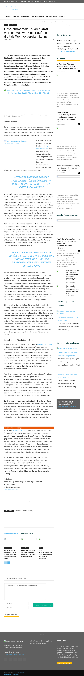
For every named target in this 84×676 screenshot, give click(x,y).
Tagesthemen (12, 24)
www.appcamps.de (20, 430)
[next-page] (8, 562)
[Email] (37, 48)
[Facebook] (64, 1)
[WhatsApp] (28, 48)
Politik (40, 547)
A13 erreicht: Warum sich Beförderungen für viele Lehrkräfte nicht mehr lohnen (68, 66)
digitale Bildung (27, 510)
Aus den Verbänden (38, 16)
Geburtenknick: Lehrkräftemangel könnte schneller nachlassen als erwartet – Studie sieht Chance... (67, 117)
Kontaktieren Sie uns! (67, 406)
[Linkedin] (71, 1)
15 (78, 172)
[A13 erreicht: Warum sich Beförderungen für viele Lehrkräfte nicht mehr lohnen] (68, 82)
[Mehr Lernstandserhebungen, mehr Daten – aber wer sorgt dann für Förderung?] (46, 543)
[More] (47, 48)
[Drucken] (42, 48)
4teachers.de (20, 672)
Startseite (23, 1)
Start (5, 22)
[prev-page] (5, 562)
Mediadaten (38, 1)
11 (78, 124)
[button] (77, 17)
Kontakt (45, 1)
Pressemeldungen (51, 16)
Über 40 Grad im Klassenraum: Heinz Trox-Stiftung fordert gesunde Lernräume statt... (72, 289)
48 (78, 71)
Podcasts (62, 16)
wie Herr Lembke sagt (45, 344)
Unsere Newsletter (64, 35)
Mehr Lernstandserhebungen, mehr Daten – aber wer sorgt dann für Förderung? (46, 554)
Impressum (52, 1)
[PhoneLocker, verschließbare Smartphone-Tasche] (19, 153)
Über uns (30, 1)
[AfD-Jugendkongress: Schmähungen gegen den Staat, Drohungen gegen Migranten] (28, 543)
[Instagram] (68, 1)
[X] (75, 1)
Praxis (11, 22)
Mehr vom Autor (26, 534)
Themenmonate (25, 16)
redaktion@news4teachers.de (14, 654)
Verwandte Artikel (11, 534)
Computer (18, 510)
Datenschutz (7, 674)
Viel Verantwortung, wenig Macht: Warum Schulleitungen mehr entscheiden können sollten (10, 554)
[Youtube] (78, 1)
